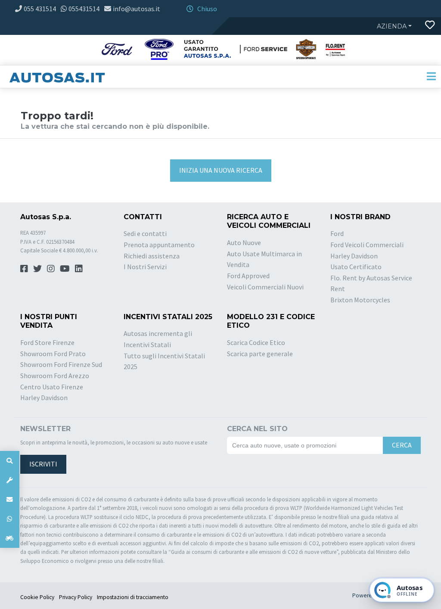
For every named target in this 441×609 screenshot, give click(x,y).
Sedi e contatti (145, 233)
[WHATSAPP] (9, 518)
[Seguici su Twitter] (37, 268)
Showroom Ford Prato (53, 353)
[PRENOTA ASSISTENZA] (9, 480)
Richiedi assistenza (152, 256)
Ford (337, 233)
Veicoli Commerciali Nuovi (265, 287)
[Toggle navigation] (431, 76)
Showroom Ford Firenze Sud (61, 364)
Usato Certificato (356, 266)
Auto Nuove (244, 242)
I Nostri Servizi (145, 266)
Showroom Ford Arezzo (54, 375)
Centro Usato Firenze (51, 386)
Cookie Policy (37, 597)
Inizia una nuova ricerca (220, 170)
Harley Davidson (354, 256)
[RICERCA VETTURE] (9, 460)
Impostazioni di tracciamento (132, 597)
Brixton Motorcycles (360, 299)
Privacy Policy (75, 597)
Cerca (402, 445)
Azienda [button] (392, 26)
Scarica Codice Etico (256, 342)
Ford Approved (248, 275)
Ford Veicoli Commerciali (367, 244)
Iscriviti (43, 464)
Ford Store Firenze (47, 342)
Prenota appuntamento (159, 244)
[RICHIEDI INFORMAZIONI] (9, 499)
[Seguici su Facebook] (24, 268)
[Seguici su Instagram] (51, 268)
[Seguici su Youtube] (65, 268)
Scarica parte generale (260, 353)
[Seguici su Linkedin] (79, 268)
